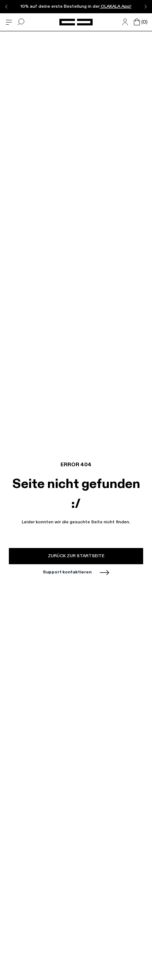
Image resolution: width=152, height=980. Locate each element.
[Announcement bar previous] (6, 6)
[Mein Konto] (125, 22)
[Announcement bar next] (145, 6)
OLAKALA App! (115, 6)
